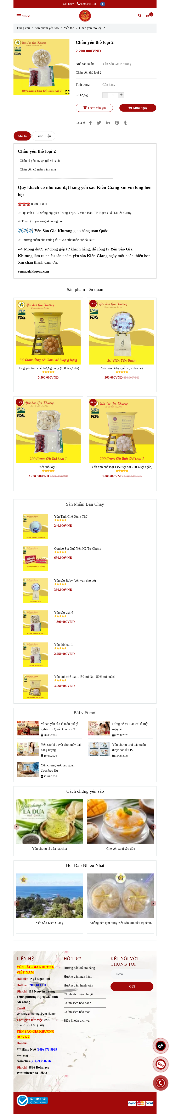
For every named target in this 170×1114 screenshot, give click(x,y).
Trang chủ (23, 28)
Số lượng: (82, 95)
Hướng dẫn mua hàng (78, 976)
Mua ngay (139, 108)
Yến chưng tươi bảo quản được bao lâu (57, 768)
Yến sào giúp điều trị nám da (121, 923)
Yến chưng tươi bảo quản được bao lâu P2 (129, 747)
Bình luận (43, 136)
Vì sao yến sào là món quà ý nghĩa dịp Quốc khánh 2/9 (59, 726)
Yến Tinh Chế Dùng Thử (70, 516)
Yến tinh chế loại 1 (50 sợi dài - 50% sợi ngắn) (121, 467)
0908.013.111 (88, 3)
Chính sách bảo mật (77, 1012)
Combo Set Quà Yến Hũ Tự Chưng (77, 548)
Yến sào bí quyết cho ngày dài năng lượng (61, 747)
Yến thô (69, 28)
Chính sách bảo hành (77, 1003)
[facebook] (102, 3)
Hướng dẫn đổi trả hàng (79, 968)
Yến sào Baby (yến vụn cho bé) (122, 368)
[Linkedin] (108, 122)
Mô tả (22, 136)
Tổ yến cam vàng (120, 848)
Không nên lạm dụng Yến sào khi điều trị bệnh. (49, 923)
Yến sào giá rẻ (63, 612)
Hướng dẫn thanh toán (78, 985)
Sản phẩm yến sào (47, 28)
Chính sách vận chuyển (79, 994)
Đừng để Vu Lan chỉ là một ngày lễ (130, 726)
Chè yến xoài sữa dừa (49, 848)
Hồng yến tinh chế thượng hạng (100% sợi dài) (48, 368)
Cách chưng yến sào (85, 791)
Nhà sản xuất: (85, 64)
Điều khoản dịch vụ (77, 1020)
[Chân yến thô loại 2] (85, 16)
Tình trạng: (83, 84)
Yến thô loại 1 (48, 467)
